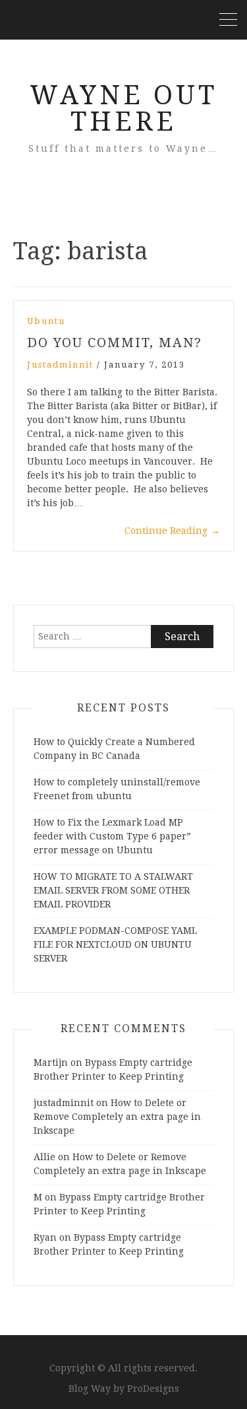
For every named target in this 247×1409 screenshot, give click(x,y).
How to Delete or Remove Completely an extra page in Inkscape (117, 1117)
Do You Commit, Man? (114, 342)
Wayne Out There (123, 108)
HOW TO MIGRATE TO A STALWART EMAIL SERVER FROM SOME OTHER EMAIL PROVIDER (113, 890)
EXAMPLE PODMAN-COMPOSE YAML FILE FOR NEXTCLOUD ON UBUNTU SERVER (115, 944)
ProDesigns (153, 1388)
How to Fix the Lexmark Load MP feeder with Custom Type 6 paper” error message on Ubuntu (112, 836)
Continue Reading (172, 530)
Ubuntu (46, 321)
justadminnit (60, 365)
